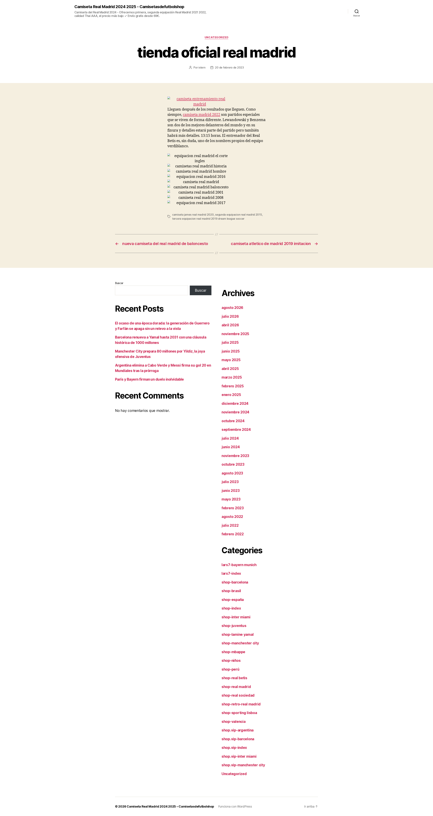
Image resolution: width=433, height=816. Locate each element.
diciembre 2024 (235, 403)
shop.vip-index (234, 747)
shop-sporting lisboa (239, 713)
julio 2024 (230, 438)
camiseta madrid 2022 (201, 114)
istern (201, 67)
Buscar (119, 283)
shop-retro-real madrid (241, 704)
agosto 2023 (232, 473)
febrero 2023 (233, 508)
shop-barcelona (235, 582)
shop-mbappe (233, 652)
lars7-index (231, 573)
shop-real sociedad (238, 695)
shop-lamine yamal (238, 634)
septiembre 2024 (236, 429)
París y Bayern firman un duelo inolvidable (149, 379)
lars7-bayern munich (239, 565)
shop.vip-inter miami (239, 756)
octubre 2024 (233, 421)
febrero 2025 (233, 386)
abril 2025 (230, 369)
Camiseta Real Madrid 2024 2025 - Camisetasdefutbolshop (129, 7)
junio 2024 (231, 447)
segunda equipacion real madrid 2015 (238, 214)
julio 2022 (230, 525)
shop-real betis (234, 678)
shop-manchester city (240, 643)
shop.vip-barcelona (238, 739)
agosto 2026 (232, 308)
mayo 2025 (231, 360)
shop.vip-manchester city (243, 765)
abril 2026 (230, 325)
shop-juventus (234, 626)
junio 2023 (231, 490)
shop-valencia (234, 721)
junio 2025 (231, 351)
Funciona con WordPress (235, 806)
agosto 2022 (232, 517)
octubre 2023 (233, 464)
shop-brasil (231, 591)
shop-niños (231, 660)
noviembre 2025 (235, 334)
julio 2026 (230, 316)
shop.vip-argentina (238, 730)
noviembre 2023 (235, 456)
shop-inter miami (236, 617)
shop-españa (233, 600)
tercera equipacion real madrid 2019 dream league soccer (208, 218)
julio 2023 (230, 482)
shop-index (231, 608)
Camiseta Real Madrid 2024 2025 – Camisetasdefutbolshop (170, 806)
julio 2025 (230, 342)
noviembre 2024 (235, 412)
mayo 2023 (231, 499)
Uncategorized (216, 37)
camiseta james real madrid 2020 (193, 214)
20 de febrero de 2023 (229, 67)
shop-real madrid (236, 687)
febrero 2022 (233, 534)
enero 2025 (231, 395)
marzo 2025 (232, 377)
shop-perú (231, 669)
